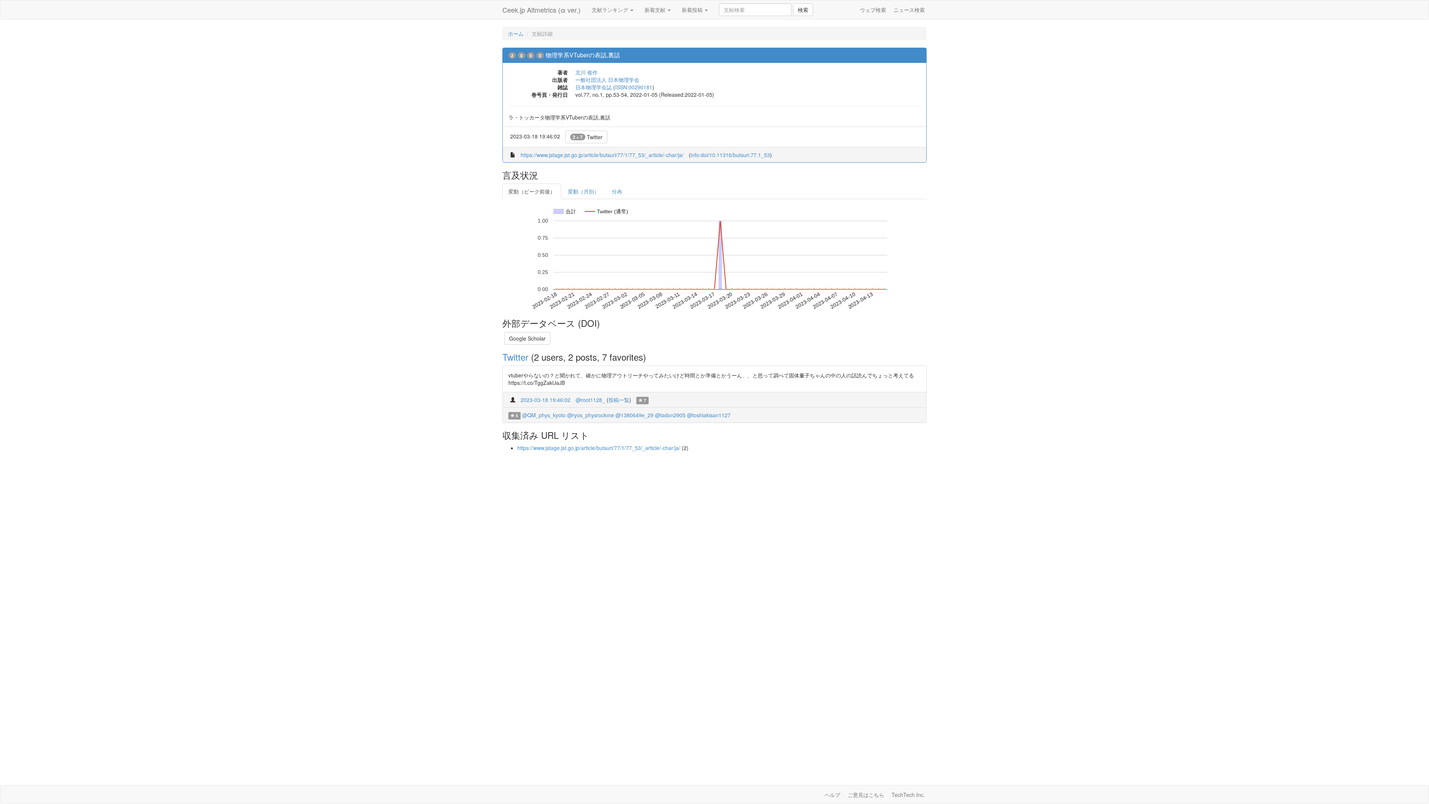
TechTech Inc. (908, 794)
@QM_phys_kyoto (544, 415)
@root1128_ (590, 399)
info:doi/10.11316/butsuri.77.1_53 (730, 155)
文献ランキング (611, 9)
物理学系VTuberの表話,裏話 (583, 55)
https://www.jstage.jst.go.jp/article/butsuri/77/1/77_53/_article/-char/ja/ (602, 155)
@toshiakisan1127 (709, 415)
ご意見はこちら (866, 794)
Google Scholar (527, 338)
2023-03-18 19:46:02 (545, 399)
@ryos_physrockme (590, 415)
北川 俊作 (586, 72)
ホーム (516, 33)
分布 (617, 191)
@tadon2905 (670, 415)
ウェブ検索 (873, 9)
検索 (803, 9)
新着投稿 (693, 9)
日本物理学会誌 (593, 87)
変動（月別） (583, 191)
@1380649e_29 (634, 415)
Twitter (587, 137)
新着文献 (656, 9)
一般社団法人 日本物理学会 (607, 79)
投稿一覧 (618, 399)
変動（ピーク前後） (531, 191)
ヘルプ (832, 794)
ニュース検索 (909, 9)
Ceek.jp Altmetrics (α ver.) (541, 10)
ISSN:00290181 (633, 87)
